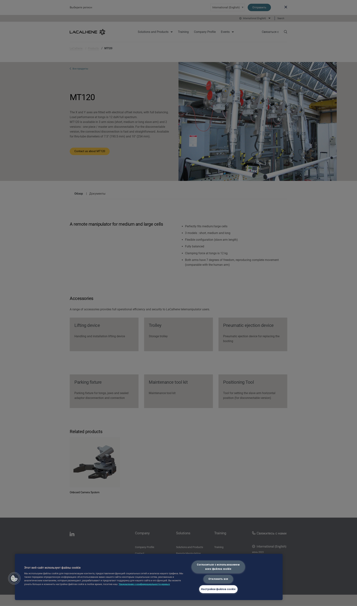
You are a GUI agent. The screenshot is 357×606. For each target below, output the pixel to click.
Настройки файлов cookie (218, 589)
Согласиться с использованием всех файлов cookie (218, 567)
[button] (14, 578)
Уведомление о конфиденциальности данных (144, 584)
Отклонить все (218, 579)
